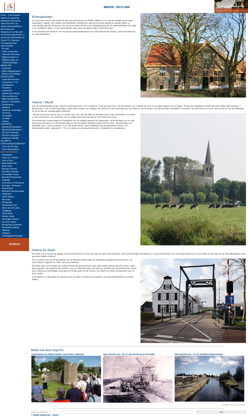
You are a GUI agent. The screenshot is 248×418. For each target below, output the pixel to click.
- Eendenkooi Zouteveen (11, 224)
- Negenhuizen (7, 188)
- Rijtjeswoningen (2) (10, 59)
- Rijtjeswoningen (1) (10, 57)
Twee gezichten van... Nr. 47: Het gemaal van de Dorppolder (129, 353)
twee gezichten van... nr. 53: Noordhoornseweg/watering (199, 353)
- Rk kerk (5, 48)
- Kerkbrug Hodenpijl (9, 137)
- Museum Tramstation (10, 101)
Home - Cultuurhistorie (10, 15)
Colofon (55, 414)
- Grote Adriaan (7, 196)
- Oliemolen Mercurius (10, 54)
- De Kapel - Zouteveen (11, 185)
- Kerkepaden (6, 154)
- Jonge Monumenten (10, 79)
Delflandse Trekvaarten (11, 20)
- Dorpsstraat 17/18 (9, 82)
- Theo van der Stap (9, 146)
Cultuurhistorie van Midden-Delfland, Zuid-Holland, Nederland (57, 353)
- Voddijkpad (6, 210)
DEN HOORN (7, 45)
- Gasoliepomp (7, 84)
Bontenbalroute (7, 29)
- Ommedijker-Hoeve (10, 174)
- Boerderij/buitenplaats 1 (11, 126)
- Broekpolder (6, 202)
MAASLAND (6, 65)
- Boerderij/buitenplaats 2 (11, 129)
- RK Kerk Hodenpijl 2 (10, 135)
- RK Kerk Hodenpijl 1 (10, 132)
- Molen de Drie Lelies (10, 207)
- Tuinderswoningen (9, 62)
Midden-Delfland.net (41, 414)
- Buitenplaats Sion (9, 163)
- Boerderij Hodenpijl (9, 171)
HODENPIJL (6, 123)
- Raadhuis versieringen (11, 110)
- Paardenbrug (7, 104)
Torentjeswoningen (9, 43)
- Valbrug (5, 121)
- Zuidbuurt (5, 232)
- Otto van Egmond (9, 96)
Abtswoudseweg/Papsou (11, 26)
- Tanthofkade (7, 213)
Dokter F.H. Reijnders (10, 40)
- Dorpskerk (6, 87)
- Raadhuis (5, 107)
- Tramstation (6, 115)
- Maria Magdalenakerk (11, 70)
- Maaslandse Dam (9, 205)
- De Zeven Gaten (8, 221)
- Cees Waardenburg (10, 149)
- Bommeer (5, 199)
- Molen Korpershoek (10, 98)
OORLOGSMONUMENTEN (13, 143)
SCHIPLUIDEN (7, 76)
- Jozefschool (6, 90)
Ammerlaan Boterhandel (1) (13, 34)
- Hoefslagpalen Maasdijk (11, 235)
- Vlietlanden (6, 193)
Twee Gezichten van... (10, 23)
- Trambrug (5, 112)
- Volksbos (5, 230)
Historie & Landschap (10, 17)
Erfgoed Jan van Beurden (12, 31)
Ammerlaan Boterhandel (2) (13, 37)
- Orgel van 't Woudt (9, 157)
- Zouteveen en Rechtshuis (12, 182)
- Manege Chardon (9, 168)
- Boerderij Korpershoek (11, 177)
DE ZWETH (6, 140)
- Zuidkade (5, 179)
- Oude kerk (6, 68)
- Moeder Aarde (7, 216)
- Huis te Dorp (7, 160)
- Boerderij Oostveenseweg (12, 191)
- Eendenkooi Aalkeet (10, 227)
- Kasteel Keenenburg (10, 93)
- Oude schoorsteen (9, 51)
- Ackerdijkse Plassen (10, 218)
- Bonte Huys (6, 165)
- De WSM (5, 118)
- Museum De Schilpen (10, 73)
